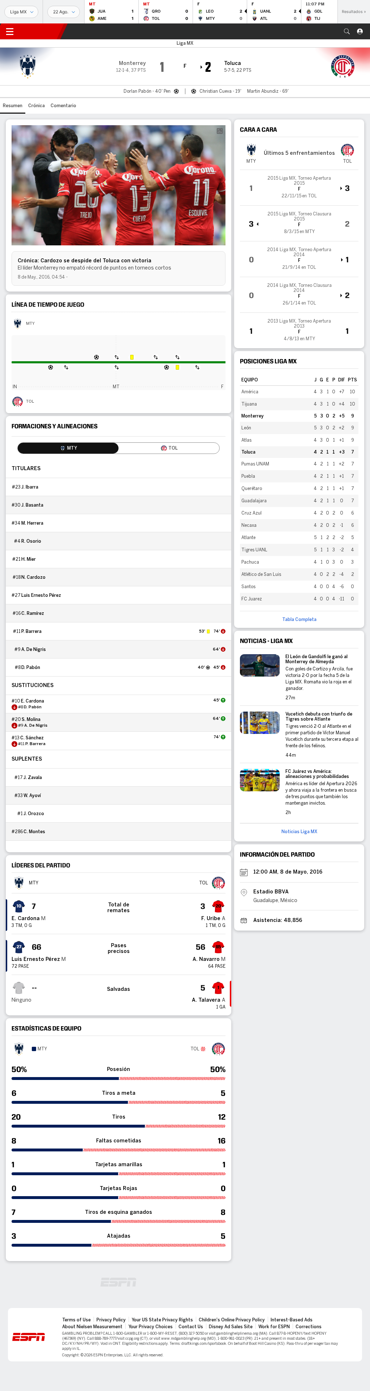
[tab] (68, 448)
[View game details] (299, 187)
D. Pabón (30, 667)
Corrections (309, 1326)
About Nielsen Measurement (92, 1326)
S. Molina (31, 719)
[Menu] (10, 31)
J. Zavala (32, 777)
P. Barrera (31, 631)
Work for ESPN (274, 1326)
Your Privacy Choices (150, 1326)
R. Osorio (31, 541)
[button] (347, 31)
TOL (30, 401)
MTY (30, 323)
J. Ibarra (29, 487)
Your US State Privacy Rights (162, 1319)
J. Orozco (33, 813)
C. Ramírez (32, 613)
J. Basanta (32, 505)
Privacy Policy (111, 1319)
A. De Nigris (33, 649)
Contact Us (190, 1326)
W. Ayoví (32, 795)
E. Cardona (32, 701)
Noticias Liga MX (299, 831)
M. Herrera (32, 523)
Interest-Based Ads (292, 1319)
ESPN (41, 31)
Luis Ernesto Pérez (41, 595)
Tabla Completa (299, 619)
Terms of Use (76, 1319)
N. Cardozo (33, 577)
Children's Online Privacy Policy (232, 1319)
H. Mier (28, 559)
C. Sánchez (32, 737)
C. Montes (34, 831)
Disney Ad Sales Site (231, 1326)
